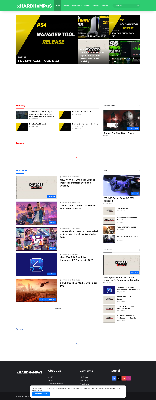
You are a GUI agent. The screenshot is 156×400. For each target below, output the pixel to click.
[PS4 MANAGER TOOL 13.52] (47, 39)
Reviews (96, 6)
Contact (50, 380)
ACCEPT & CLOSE (41, 394)
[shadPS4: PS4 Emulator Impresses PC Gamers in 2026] (109, 290)
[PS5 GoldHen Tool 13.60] (93, 27)
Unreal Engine (84, 384)
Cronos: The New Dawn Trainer (118, 133)
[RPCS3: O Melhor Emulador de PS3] (109, 300)
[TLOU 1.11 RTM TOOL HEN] (109, 230)
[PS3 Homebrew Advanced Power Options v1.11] (109, 221)
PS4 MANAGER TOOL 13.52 (38, 61)
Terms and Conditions (55, 383)
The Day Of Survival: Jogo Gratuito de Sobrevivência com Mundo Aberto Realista (41, 114)
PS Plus (87, 6)
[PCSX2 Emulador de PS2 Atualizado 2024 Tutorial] (109, 319)
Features (105, 6)
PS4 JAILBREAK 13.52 (81, 112)
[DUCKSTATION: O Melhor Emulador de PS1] (109, 309)
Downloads (76, 6)
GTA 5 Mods (84, 377)
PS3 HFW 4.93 (122, 208)
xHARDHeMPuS (66, 177)
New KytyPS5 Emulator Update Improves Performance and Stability (77, 183)
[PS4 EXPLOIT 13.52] (22, 127)
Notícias (66, 6)
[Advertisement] (78, 85)
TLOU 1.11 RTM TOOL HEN (126, 227)
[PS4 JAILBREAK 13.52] (65, 115)
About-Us (51, 377)
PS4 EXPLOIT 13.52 (37, 124)
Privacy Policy (37, 390)
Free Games (84, 380)
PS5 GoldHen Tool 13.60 (93, 36)
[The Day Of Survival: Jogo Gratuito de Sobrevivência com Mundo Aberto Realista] (22, 115)
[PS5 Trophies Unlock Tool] (124, 52)
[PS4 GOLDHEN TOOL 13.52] (124, 27)
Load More (57, 308)
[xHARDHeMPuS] (34, 5)
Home (58, 6)
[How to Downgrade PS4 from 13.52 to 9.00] (65, 127)
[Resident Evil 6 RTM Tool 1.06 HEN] (109, 239)
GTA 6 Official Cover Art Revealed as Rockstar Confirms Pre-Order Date (79, 234)
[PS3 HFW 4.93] (109, 211)
